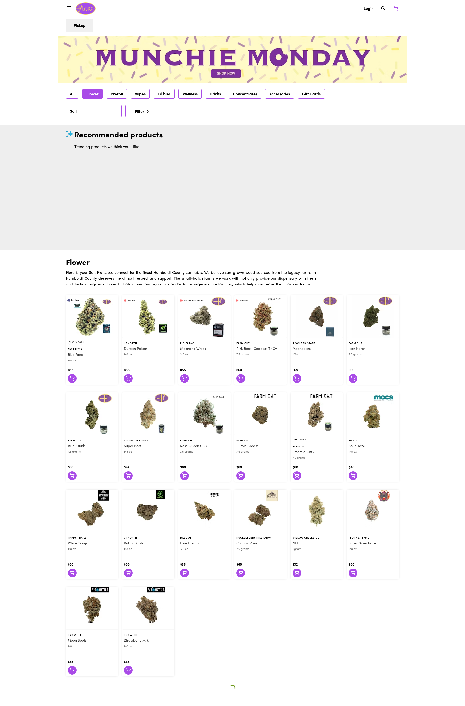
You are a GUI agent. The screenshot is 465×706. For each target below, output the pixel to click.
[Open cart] (395, 8)
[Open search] (383, 8)
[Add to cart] (72, 378)
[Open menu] (69, 8)
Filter (139, 111)
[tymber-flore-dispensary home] (86, 8)
